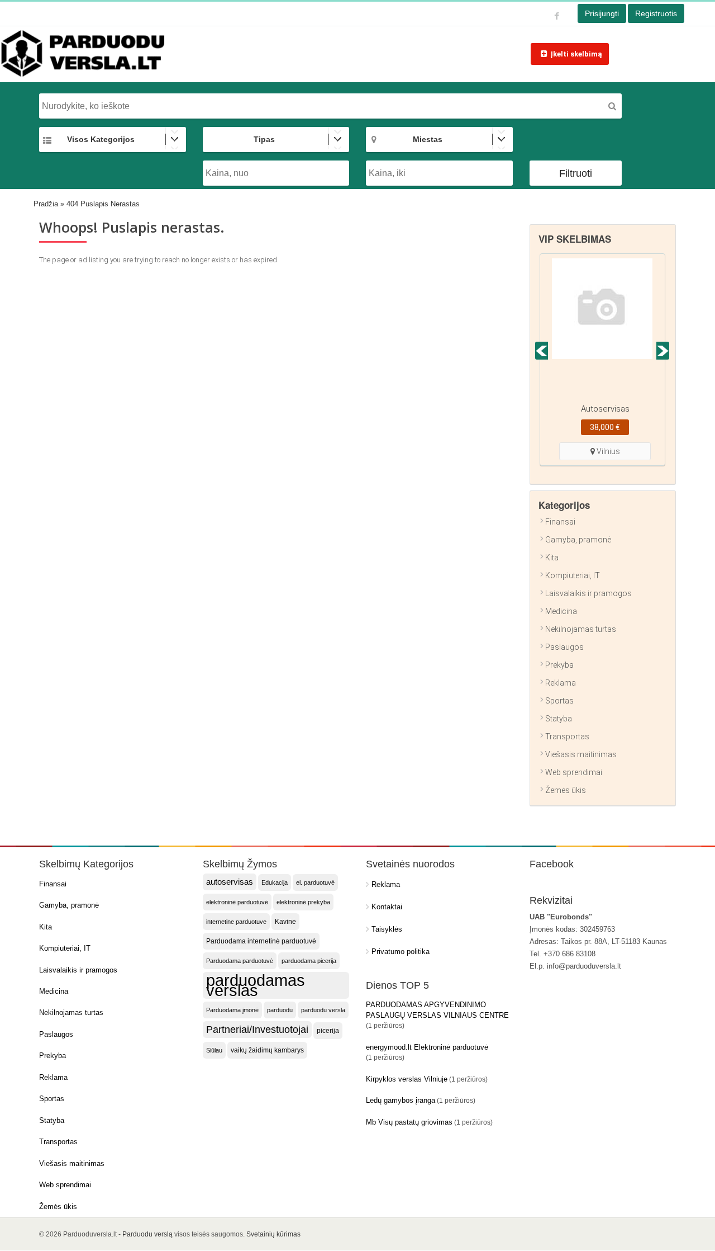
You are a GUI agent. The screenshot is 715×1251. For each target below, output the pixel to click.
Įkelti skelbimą (576, 54)
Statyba (558, 718)
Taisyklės (386, 929)
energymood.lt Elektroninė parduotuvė (427, 1047)
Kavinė (285, 922)
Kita (552, 557)
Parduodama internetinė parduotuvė (261, 941)
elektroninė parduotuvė (237, 902)
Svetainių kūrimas (273, 1234)
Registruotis (656, 13)
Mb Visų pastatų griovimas (409, 1122)
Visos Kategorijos (101, 139)
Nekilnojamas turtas (580, 629)
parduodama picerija (309, 960)
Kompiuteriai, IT (572, 575)
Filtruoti (575, 173)
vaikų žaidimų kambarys (267, 1050)
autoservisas (229, 881)
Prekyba (559, 664)
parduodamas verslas (255, 985)
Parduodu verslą (147, 1234)
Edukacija (274, 882)
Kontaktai (386, 907)
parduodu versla (323, 1010)
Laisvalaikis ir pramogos (588, 593)
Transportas (567, 736)
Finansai (560, 521)
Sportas (559, 700)
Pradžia (46, 204)
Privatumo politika (400, 951)
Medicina (561, 611)
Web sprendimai (573, 772)
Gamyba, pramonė (578, 539)
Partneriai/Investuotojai (257, 1029)
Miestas (427, 139)
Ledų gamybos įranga (400, 1100)
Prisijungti (602, 13)
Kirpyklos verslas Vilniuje (406, 1079)
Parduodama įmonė (232, 1010)
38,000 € (605, 427)
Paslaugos (564, 647)
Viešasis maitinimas (581, 754)
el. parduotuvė (315, 882)
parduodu (280, 1010)
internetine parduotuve (236, 921)
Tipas (264, 139)
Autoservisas (605, 409)
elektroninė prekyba (303, 902)
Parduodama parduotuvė (239, 960)
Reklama (560, 682)
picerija (328, 1031)
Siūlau (214, 1050)
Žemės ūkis (565, 790)
